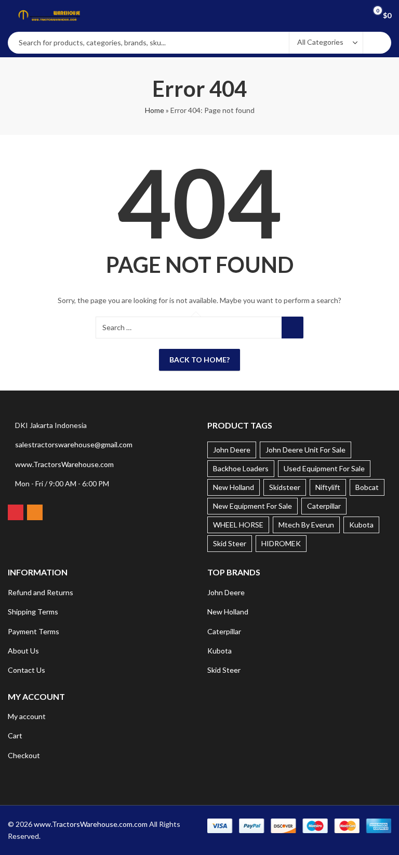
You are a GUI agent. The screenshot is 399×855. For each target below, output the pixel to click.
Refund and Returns (40, 592)
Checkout (24, 755)
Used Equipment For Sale (324, 468)
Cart (15, 735)
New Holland (233, 487)
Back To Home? (199, 359)
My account (27, 716)
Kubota (361, 524)
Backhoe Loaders (241, 468)
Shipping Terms (33, 611)
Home (154, 110)
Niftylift (327, 487)
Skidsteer (284, 487)
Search (377, 43)
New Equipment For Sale (252, 505)
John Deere (231, 449)
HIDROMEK (281, 543)
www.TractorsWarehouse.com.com (91, 824)
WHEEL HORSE (238, 524)
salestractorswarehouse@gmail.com (73, 444)
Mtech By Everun (306, 524)
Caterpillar (324, 505)
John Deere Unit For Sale (305, 449)
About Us (23, 650)
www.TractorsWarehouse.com (64, 464)
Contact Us (26, 669)
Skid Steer (229, 543)
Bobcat (367, 487)
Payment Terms (33, 631)
